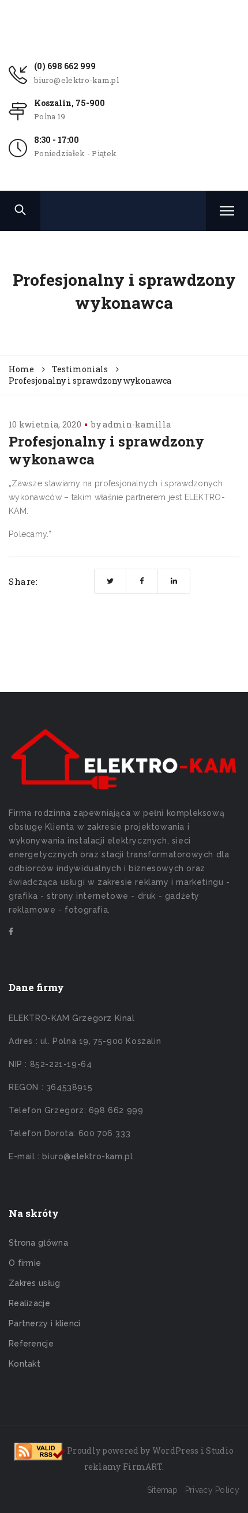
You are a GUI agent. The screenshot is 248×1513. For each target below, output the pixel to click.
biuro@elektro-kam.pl (76, 80)
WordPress (175, 1450)
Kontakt (24, 1363)
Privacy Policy (212, 1490)
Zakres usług (35, 1283)
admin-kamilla (137, 424)
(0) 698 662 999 (65, 65)
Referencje (31, 1343)
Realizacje (29, 1303)
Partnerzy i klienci (45, 1323)
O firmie (25, 1263)
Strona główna (38, 1242)
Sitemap (162, 1490)
